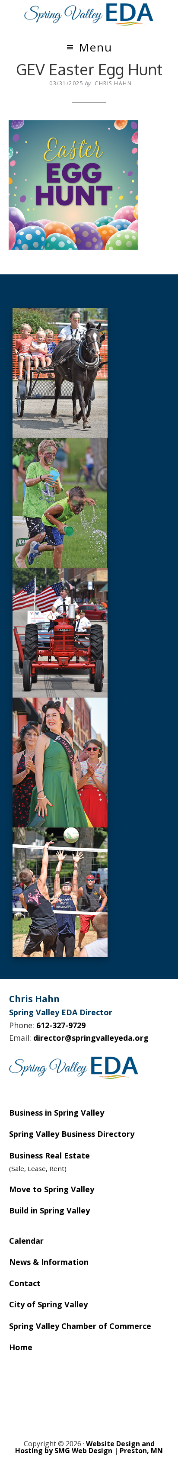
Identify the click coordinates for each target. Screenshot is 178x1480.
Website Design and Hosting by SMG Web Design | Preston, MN (89, 1447)
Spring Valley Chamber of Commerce (80, 1326)
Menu (95, 47)
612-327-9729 (61, 1025)
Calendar (26, 1240)
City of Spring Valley (48, 1304)
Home (20, 1347)
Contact (25, 1283)
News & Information (49, 1262)
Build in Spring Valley (49, 1210)
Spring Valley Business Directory (71, 1134)
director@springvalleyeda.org (91, 1038)
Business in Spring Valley (56, 1112)
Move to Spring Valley (51, 1189)
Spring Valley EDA (89, 14)
